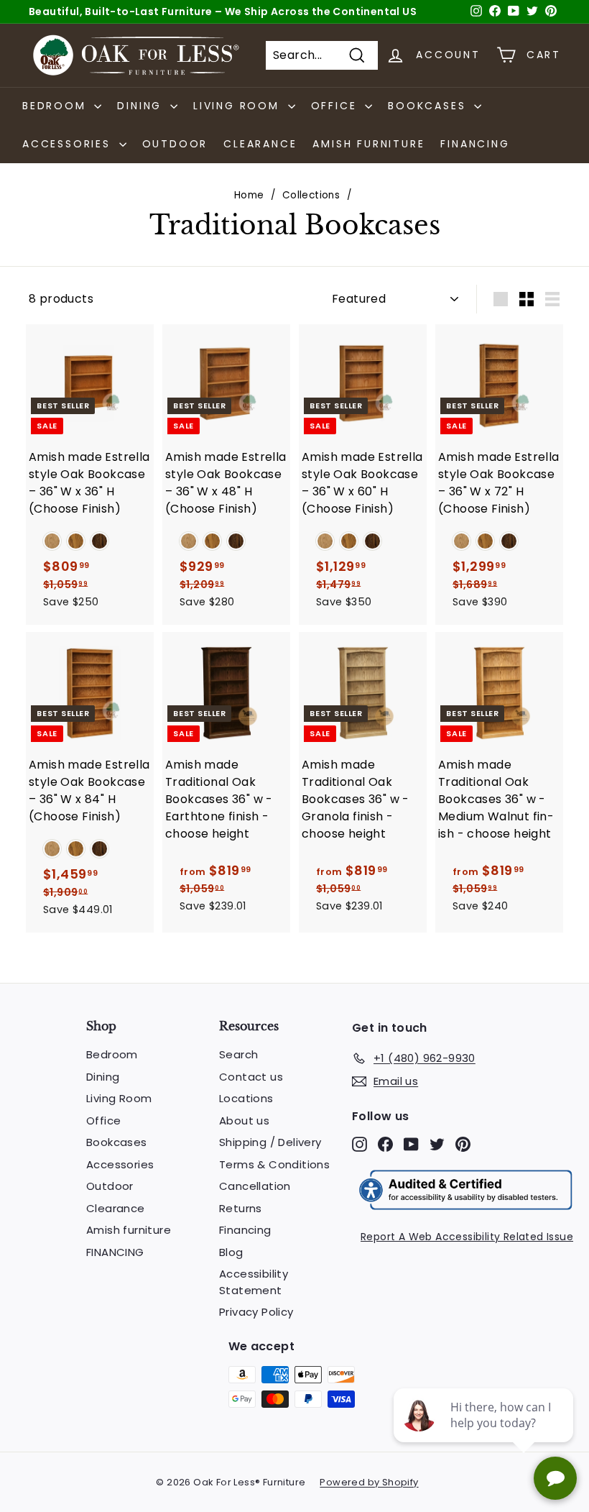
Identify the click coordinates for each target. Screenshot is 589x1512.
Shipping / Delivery (270, 1142)
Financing (245, 1229)
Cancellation (255, 1185)
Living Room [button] (238, 105)
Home (249, 195)
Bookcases (116, 1142)
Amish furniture (368, 144)
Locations (246, 1098)
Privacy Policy (256, 1311)
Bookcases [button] (429, 105)
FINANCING (474, 144)
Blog (231, 1252)
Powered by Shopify (369, 1482)
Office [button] (336, 105)
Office (103, 1120)
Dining (102, 1076)
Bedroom (112, 1054)
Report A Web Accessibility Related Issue (467, 1236)
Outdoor (175, 144)
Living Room (119, 1098)
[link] (52, 541)
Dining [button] (142, 105)
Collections (311, 195)
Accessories (120, 1164)
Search (238, 1054)
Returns (240, 1208)
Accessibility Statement (253, 1282)
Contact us (251, 1076)
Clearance (260, 144)
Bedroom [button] (56, 105)
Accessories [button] (69, 144)
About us (244, 1120)
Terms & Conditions (274, 1164)
